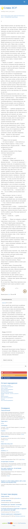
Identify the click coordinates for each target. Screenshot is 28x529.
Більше (21, 419)
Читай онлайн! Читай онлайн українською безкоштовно (12, 15)
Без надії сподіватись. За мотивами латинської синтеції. (11, 468)
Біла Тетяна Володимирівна (7, 386)
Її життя (3, 431)
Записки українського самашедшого (11, 514)
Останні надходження (9, 383)
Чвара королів (5, 496)
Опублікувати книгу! (8, 372)
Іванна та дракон (4, 388)
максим (4, 303)
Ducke (2, 395)
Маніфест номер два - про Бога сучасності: (10, 393)
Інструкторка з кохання (6, 385)
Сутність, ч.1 (4, 450)
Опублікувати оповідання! (9, 375)
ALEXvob (17, 512)
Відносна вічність (4, 396)
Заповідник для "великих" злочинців (11, 504)
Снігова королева (6, 500)
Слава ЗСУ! (10, 7)
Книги (2, 17)
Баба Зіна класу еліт (7, 444)
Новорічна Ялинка (5, 390)
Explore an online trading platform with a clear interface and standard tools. (13, 481)
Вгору (14, 525)
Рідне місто (4, 421)
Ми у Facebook (7, 378)
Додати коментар (7, 360)
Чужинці (3, 399)
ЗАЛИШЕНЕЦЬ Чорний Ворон (11, 17)
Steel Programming (22, 523)
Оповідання (5, 408)
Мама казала (4, 436)
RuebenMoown (18, 498)
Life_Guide (17, 506)
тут (9, 294)
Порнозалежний (5, 410)
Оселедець (4, 425)
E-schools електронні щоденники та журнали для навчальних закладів (13, 509)
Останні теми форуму (9, 494)
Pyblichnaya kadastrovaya (20, 516)
